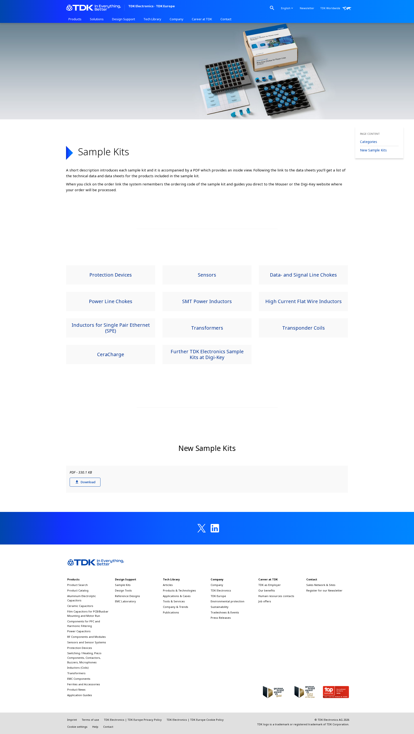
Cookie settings (77, 726)
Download (88, 482)
